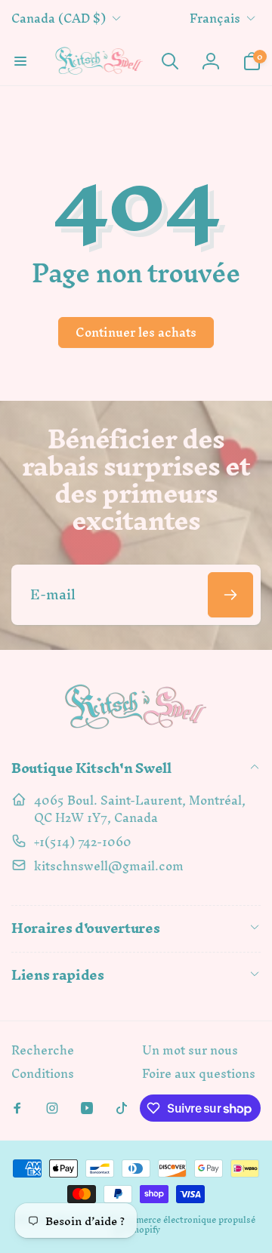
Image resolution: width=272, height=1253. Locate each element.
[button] (20, 61)
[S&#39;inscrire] (230, 594)
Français (215, 18)
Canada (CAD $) (58, 18)
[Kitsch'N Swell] (136, 728)
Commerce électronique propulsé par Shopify (184, 1224)
